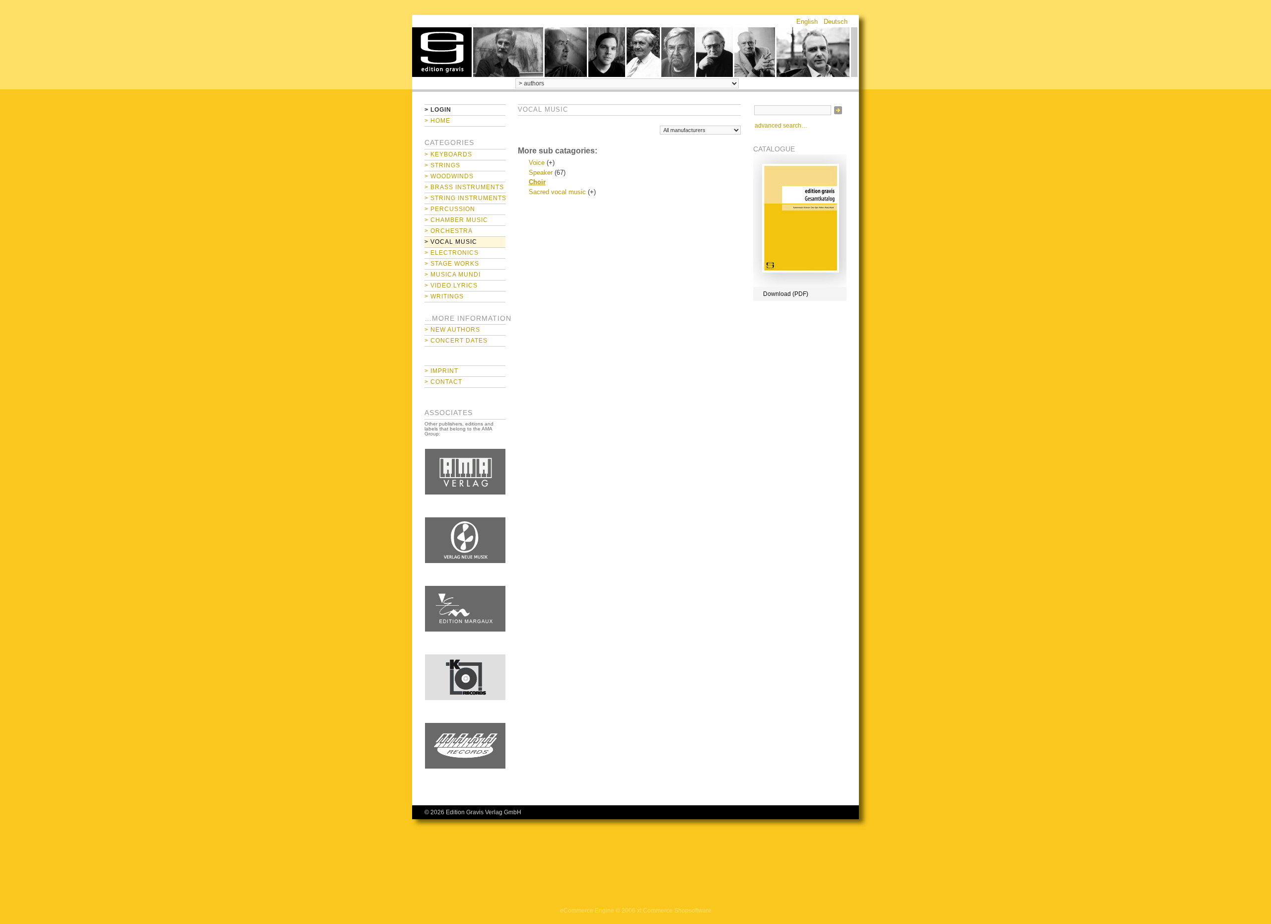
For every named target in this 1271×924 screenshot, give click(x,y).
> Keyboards (448, 154)
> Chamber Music (456, 219)
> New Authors (452, 329)
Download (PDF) (785, 293)
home (442, 52)
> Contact (443, 381)
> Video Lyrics (451, 285)
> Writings (444, 296)
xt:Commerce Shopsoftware (674, 910)
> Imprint (441, 370)
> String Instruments (464, 198)
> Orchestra (448, 230)
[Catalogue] (800, 285)
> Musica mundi (452, 274)
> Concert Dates (456, 340)
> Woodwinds (449, 176)
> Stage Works (451, 263)
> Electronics (451, 252)
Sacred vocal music (557, 192)
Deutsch (835, 21)
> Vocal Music (450, 241)
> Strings (442, 165)
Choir (537, 182)
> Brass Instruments (464, 187)
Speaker (541, 172)
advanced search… (781, 125)
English (807, 21)
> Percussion (449, 209)
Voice (537, 162)
